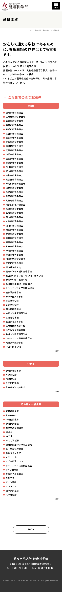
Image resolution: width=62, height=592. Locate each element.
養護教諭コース (47, 30)
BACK (31, 529)
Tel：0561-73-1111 (17, 567)
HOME (31, 30)
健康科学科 (38, 30)
